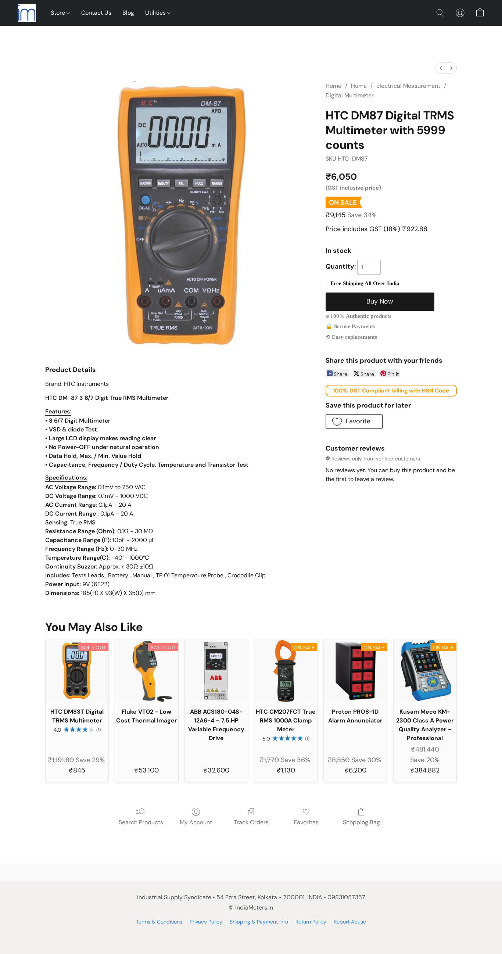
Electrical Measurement (408, 86)
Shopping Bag (361, 822)
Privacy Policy (206, 921)
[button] (27, 13)
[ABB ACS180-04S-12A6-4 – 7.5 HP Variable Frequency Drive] (216, 670)
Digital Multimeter (350, 95)
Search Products (141, 822)
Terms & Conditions (159, 921)
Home (333, 86)
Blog (128, 13)
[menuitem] (441, 68)
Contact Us (96, 13)
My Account (196, 822)
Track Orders (251, 822)
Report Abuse (350, 921)
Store (59, 13)
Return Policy (310, 921)
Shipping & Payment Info (259, 921)
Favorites (306, 822)
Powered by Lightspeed (251, 934)
